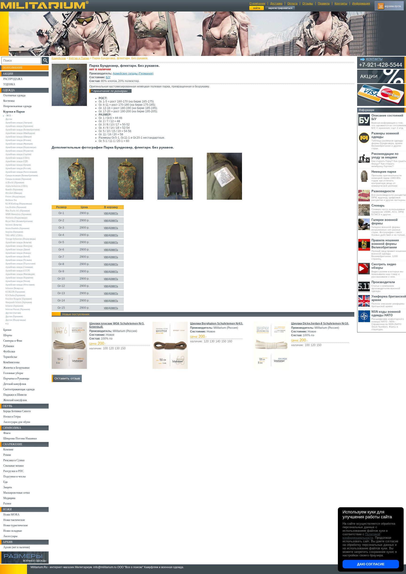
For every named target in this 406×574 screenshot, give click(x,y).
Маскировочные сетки (16, 492)
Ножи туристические (15, 525)
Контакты (341, 3)
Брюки (7, 330)
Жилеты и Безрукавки (16, 367)
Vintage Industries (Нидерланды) (20, 239)
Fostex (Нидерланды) (15, 196)
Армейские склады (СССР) (17, 270)
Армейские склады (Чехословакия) (21, 172)
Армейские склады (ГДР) (16, 161)
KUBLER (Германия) (15, 292)
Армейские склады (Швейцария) (20, 133)
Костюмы (9, 100)
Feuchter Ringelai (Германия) (18, 299)
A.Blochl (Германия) (14, 182)
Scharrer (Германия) (14, 306)
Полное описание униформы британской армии (388, 301)
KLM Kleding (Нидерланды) (18, 204)
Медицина (9, 498)
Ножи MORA (11, 514)
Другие (8, 119)
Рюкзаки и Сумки (13, 460)
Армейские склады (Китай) (17, 256)
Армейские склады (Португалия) (20, 263)
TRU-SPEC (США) (14, 235)
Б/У (108, 77)
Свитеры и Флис (12, 340)
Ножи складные (12, 530)
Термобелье (10, 357)
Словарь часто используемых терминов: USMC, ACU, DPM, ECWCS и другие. (388, 210)
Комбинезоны (11, 362)
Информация (361, 3)
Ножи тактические (14, 520)
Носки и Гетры (12, 416)
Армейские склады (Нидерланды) (20, 147)
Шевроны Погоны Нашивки (20, 438)
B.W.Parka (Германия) (15, 295)
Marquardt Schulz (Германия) (18, 302)
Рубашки (8, 346)
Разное (7, 503)
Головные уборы (13, 373)
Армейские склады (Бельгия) (18, 242)
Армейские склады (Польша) (18, 260)
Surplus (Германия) (14, 232)
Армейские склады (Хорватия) (19, 278)
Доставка (276, 3)
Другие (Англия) (13, 313)
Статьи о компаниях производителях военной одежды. (385, 286)
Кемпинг (8, 449)
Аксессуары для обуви (16, 422)
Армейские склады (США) (17, 158)
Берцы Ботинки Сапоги (17, 411)
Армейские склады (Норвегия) (19, 151)
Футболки (9, 351)
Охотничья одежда (14, 95)
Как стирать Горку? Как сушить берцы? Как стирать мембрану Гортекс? (388, 160)
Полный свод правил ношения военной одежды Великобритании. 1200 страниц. (388, 249)
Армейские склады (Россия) (18, 168)
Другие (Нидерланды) (15, 320)
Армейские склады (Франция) (19, 144)
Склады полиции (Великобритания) (21, 175)
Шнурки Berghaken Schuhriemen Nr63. (216, 323)
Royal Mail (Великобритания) (19, 221)
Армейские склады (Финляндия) (20, 274)
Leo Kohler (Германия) (15, 207)
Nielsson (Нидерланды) (16, 218)
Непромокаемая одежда (17, 106)
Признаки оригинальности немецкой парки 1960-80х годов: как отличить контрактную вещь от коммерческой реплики (386, 178)
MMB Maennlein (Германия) (18, 214)
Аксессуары (10, 536)
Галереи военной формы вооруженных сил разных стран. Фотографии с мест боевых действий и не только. (388, 227)
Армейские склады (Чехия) (17, 281)
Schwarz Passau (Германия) (17, 309)
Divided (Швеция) (13, 193)
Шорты (7, 335)
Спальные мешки (13, 465)
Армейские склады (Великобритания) (22, 130)
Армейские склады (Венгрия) (18, 246)
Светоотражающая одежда (19, 389)
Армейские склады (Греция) (18, 165)
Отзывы (307, 3)
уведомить (111, 213)
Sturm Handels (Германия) (17, 228)
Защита (7, 487)
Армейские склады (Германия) (133, 73)
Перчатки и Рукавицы (16, 378)
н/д (6, 323)
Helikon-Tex (11, 200)
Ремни (7, 455)
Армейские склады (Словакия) (19, 267)
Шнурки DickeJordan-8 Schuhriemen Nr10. (320, 323)
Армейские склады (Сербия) (18, 154)
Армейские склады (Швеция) (18, 137)
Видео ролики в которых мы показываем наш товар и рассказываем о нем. (387, 270)
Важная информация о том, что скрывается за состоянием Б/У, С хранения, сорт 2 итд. (388, 121)
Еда (5, 482)
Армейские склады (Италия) (18, 140)
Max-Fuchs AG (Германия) (17, 211)
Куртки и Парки (79, 58)
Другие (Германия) (14, 316)
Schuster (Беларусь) (14, 288)
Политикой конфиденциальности (361, 535)
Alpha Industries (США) (16, 186)
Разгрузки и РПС (13, 471)
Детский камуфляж (14, 384)
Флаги (6, 433)
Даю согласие (370, 564)
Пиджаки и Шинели (15, 394)
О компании (257, 3)
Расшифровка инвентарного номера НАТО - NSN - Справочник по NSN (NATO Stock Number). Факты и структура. (387, 320)
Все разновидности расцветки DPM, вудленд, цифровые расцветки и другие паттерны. (388, 195)
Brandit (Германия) (14, 189)
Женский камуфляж (15, 400)
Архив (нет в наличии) (16, 547)
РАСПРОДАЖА (13, 79)
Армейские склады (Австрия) (18, 122)
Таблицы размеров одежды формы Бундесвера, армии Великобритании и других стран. (387, 141)
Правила (324, 3)
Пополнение (13, 67)
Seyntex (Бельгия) (13, 225)
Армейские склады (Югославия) (20, 285)
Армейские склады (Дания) (17, 249)
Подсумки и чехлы (14, 476)
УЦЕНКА (9, 84)
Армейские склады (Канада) (18, 253)
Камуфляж (59, 58)
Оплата (292, 3)
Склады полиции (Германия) (18, 179)
